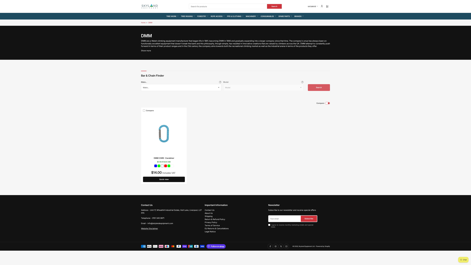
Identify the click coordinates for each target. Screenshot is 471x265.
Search (274, 6)
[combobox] (235, 6)
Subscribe (309, 219)
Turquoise (162, 166)
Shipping (208, 216)
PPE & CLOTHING (234, 16)
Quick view (164, 179)
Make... (144, 82)
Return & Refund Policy (215, 219)
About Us (209, 213)
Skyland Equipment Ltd (306, 246)
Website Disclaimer (149, 228)
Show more (146, 50)
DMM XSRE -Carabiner (164, 158)
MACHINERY (251, 16)
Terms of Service (212, 225)
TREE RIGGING (187, 16)
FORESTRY (201, 16)
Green (159, 166)
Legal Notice (210, 231)
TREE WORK (171, 16)
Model (226, 82)
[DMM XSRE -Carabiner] (164, 134)
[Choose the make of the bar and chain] (220, 82)
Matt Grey (172, 166)
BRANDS (297, 16)
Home (143, 23)
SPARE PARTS (284, 16)
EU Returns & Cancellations (217, 228)
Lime (169, 166)
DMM (150, 23)
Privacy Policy (211, 222)
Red (165, 166)
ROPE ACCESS (216, 16)
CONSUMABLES (267, 16)
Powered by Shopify (323, 246)
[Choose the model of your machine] (302, 82)
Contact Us (209, 210)
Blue (155, 166)
